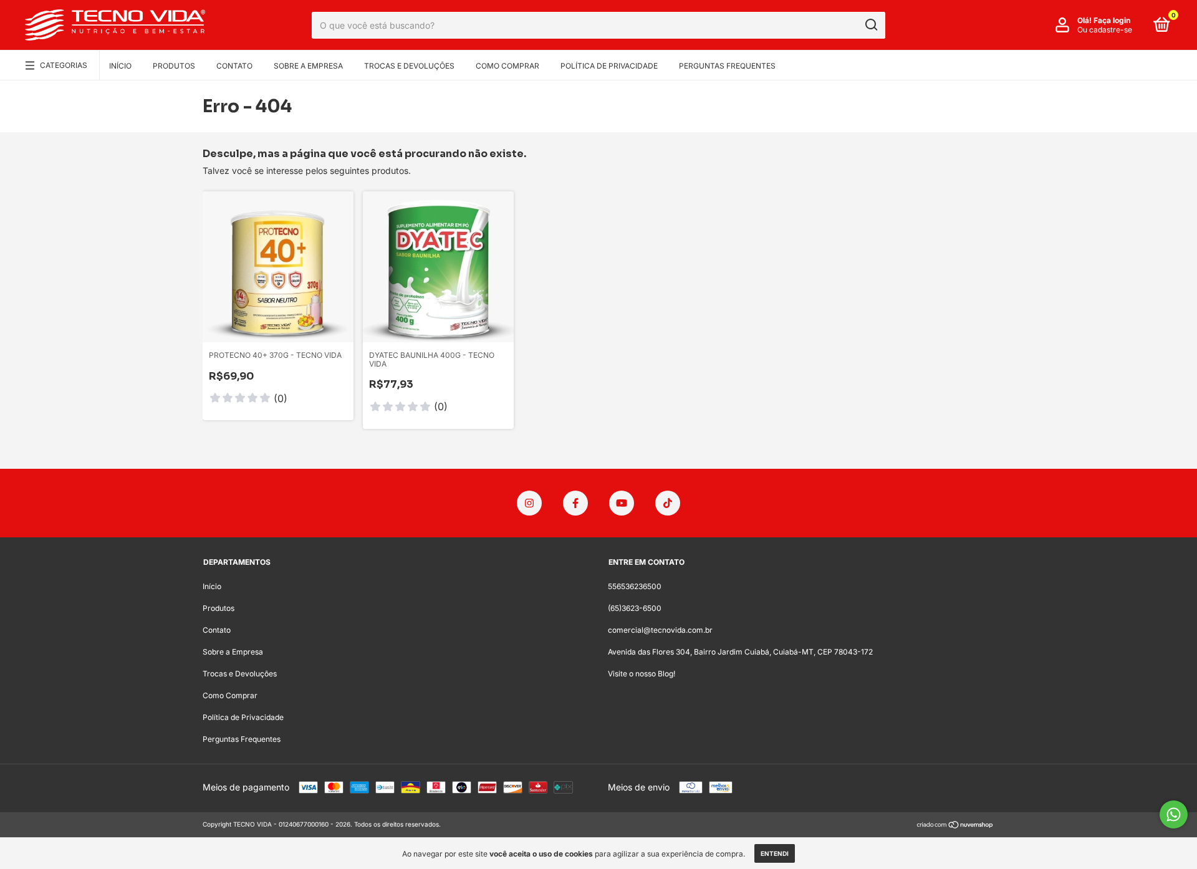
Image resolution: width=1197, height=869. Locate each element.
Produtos (174, 65)
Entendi (775, 853)
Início (120, 65)
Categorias (63, 65)
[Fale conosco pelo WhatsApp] (1174, 814)
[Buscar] (870, 25)
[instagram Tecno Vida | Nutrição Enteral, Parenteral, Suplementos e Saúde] (529, 503)
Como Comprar (507, 65)
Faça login (1112, 20)
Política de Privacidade (609, 65)
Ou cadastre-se (1104, 29)
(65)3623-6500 (634, 608)
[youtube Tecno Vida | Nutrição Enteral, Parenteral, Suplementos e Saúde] (621, 503)
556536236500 (634, 586)
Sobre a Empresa (308, 65)
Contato (234, 65)
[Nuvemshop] (955, 825)
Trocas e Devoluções (409, 65)
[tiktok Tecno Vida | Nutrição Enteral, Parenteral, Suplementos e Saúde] (667, 503)
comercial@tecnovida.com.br (660, 630)
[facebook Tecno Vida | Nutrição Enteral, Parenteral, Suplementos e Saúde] (575, 503)
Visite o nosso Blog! (641, 673)
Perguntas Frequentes (727, 65)
